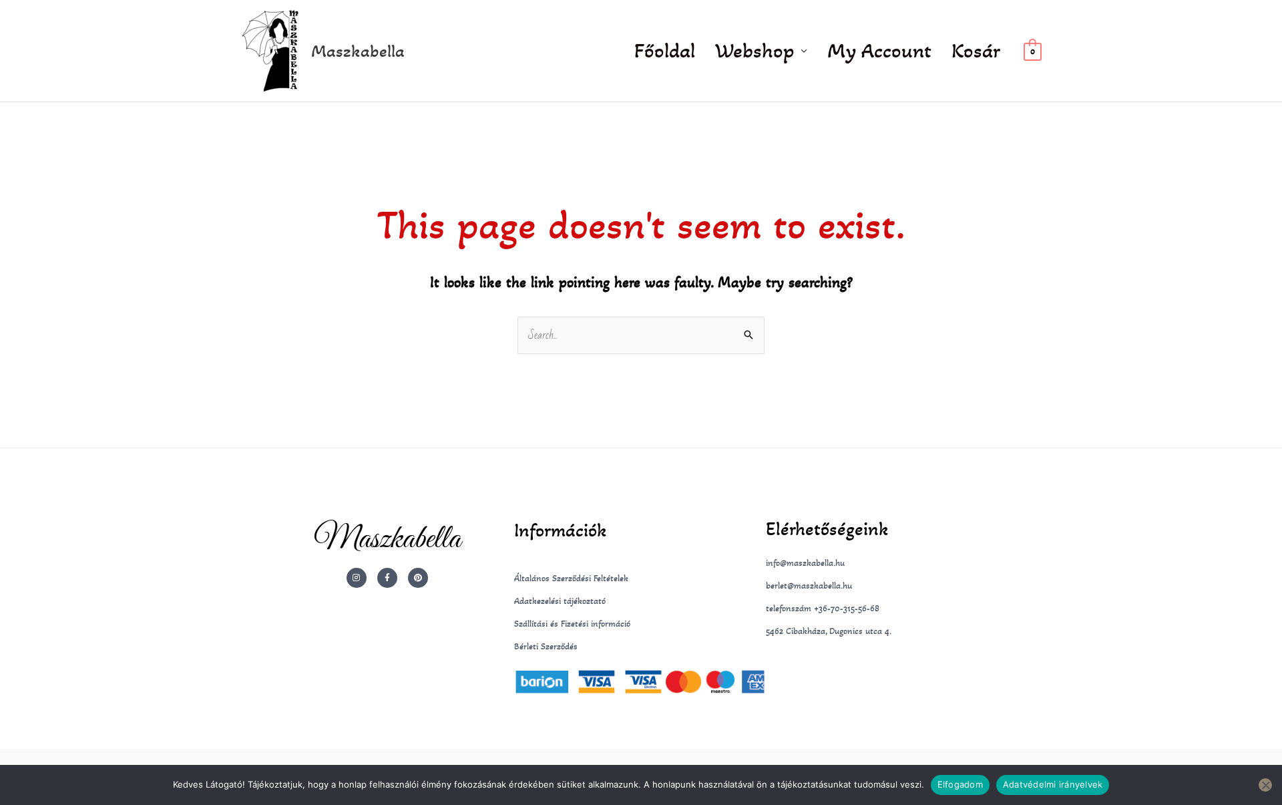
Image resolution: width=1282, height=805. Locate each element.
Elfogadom (960, 784)
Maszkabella (358, 50)
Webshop (755, 50)
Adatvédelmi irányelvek (1053, 784)
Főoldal (664, 50)
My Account (879, 50)
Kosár (975, 50)
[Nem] (1265, 785)
